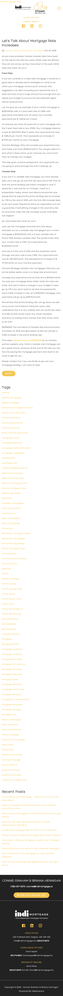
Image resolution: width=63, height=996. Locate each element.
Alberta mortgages (11, 397)
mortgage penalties (12, 659)
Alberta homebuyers (12, 473)
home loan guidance (12, 609)
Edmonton (7, 528)
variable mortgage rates (14, 780)
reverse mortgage (11, 760)
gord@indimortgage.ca (41, 970)
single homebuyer (11, 770)
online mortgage (10, 734)
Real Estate (7, 745)
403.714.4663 (16, 955)
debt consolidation (11, 518)
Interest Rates (9, 624)
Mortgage (7, 639)
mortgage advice (11, 438)
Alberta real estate (11, 493)
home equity (8, 594)
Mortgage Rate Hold (12, 674)
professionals (8, 458)
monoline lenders (11, 634)
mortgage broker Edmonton (16, 448)
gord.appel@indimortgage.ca (38, 955)
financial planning (11, 417)
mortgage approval (12, 443)
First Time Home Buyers (14, 558)
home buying (9, 583)
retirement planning (12, 754)
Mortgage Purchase (12, 669)
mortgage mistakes (12, 654)
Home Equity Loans (12, 599)
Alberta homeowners (13, 478)
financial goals (9, 553)
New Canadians (10, 724)
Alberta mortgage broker (14, 483)
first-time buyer (9, 563)
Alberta (5, 392)
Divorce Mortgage (11, 523)
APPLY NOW (31, 21)
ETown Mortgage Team (14, 548)
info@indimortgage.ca (25, 941)
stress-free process (11, 775)
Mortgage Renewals (12, 704)
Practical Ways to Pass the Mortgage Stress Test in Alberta (31, 835)
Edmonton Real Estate (13, 543)
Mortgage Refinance (12, 684)
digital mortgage (10, 402)
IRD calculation (9, 629)
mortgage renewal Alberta (15, 699)
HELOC (5, 573)
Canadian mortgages (13, 503)
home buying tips (11, 428)
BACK (9, 373)
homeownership (10, 619)
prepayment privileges (13, 739)
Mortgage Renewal (11, 694)
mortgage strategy (11, 709)
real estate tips (9, 463)
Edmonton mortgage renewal (17, 407)
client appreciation (11, 508)
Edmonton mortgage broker (16, 533)
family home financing (13, 412)
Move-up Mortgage (11, 719)
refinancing (7, 749)
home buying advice (12, 423)
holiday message (10, 579)
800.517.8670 (43, 941)
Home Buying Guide (12, 589)
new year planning (11, 729)
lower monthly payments (15, 433)
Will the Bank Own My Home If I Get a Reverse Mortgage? (31, 848)
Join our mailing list (32, 895)
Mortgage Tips (9, 714)
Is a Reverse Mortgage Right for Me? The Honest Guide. (29, 830)
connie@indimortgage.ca (40, 886)
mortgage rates (10, 679)
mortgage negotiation (13, 453)
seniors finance (9, 765)
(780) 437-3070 (32, 17)
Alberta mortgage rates (14, 488)
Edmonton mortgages (13, 538)
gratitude (6, 568)
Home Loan (8, 604)
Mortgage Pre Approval (13, 664)
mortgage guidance (12, 649)
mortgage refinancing (13, 689)
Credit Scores (8, 513)
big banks (7, 498)
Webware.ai (38, 991)
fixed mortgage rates (11, 1)
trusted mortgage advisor (15, 468)
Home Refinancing (11, 614)
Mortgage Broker (10, 644)
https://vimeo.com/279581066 (27, 340)
